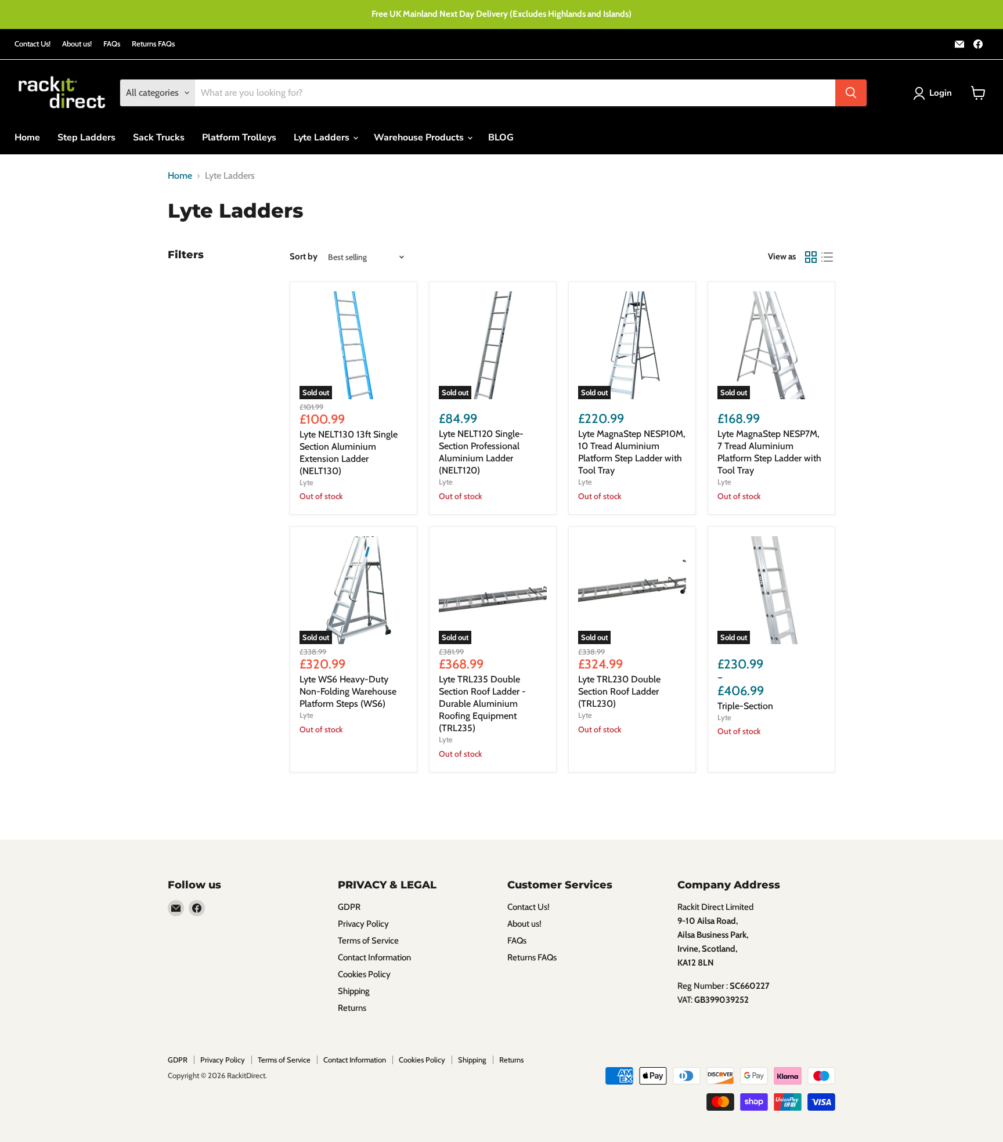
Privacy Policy (363, 924)
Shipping (354, 991)
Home (27, 137)
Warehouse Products (420, 137)
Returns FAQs (153, 43)
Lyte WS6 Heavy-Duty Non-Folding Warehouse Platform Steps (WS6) (348, 691)
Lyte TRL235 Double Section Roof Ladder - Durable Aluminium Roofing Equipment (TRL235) (482, 703)
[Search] (851, 92)
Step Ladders (86, 137)
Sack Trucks (159, 137)
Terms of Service (368, 940)
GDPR (349, 907)
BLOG (501, 137)
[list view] (827, 257)
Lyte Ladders (323, 137)
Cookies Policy (364, 974)
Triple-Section (745, 705)
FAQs (111, 43)
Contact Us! (32, 43)
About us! (77, 43)
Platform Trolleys (239, 137)
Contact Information (374, 957)
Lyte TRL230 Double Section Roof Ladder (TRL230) (619, 691)
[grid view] (811, 257)
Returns (352, 1008)
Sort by (304, 257)
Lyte (306, 482)
